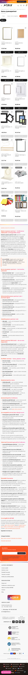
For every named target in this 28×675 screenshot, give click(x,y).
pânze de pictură (16, 528)
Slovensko (6, 664)
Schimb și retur (5, 570)
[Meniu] (1, 5)
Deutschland (14, 666)
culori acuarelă (8, 528)
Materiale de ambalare (16, 538)
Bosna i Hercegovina (8, 670)
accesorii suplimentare (19, 526)
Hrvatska (21, 666)
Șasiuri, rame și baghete (12, 16)
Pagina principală (5, 9)
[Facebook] (13, 621)
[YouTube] (20, 621)
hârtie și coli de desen (8, 526)
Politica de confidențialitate (8, 576)
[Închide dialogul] (26, 662)
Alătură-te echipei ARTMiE (7, 587)
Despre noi (4, 583)
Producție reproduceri (6, 540)
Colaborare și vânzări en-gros (8, 585)
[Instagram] (16, 621)
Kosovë (17, 672)
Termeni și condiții (6, 574)
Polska (22, 664)
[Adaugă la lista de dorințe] (12, 28)
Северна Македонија (20, 670)
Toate (3, 16)
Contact (3, 589)
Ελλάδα (20, 668)
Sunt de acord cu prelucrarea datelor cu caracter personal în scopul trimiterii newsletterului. (11, 558)
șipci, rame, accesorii (17, 409)
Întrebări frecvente (6, 572)
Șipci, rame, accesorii (21, 9)
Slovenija (8, 668)
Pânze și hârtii (12, 9)
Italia (14, 668)
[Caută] (18, 5)
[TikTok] (23, 621)
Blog (3, 591)
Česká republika (15, 664)
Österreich (6, 666)
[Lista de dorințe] (23, 5)
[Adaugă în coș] (7, 52)
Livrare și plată (5, 567)
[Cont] (21, 5)
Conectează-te (21, 553)
